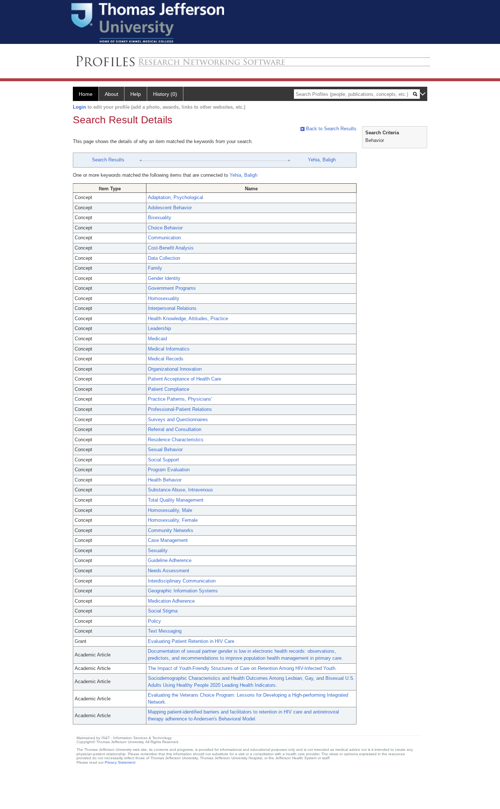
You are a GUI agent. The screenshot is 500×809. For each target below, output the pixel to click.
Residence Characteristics (176, 439)
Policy (154, 621)
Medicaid (157, 338)
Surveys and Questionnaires (178, 419)
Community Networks (170, 530)
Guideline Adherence (169, 560)
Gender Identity (164, 278)
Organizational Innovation (175, 369)
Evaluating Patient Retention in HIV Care (191, 641)
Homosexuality (163, 298)
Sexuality (158, 550)
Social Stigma (163, 611)
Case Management (168, 540)
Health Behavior (165, 480)
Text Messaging (165, 631)
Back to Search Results (331, 128)
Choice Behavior (165, 228)
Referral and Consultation (174, 429)
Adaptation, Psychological (175, 197)
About (111, 94)
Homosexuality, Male (170, 510)
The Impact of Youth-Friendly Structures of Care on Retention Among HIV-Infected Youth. (242, 668)
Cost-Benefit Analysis (171, 248)
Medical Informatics (169, 349)
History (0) (165, 94)
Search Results (108, 159)
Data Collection (164, 258)
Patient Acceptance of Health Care (184, 379)
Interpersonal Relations (172, 308)
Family (155, 268)
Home (86, 94)
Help (135, 94)
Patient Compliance (168, 389)
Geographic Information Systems (183, 590)
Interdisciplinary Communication (182, 581)
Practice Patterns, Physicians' (180, 399)
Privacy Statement (120, 762)
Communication (164, 237)
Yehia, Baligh (322, 159)
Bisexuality (159, 217)
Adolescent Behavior (170, 207)
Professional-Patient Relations (180, 409)
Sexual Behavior (165, 449)
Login (79, 107)
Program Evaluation (169, 469)
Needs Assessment (168, 570)
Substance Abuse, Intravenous (180, 489)
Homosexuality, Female (173, 520)
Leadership (159, 328)
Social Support (163, 459)
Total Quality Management (176, 500)
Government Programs (172, 288)
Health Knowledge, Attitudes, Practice (188, 318)
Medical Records (165, 359)
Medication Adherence (171, 601)
